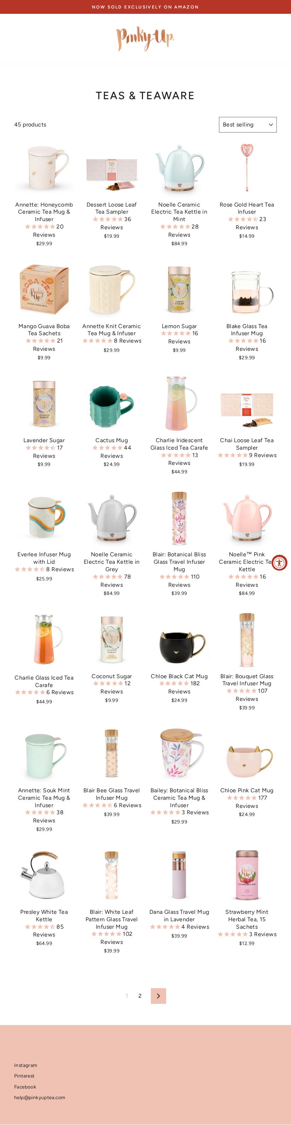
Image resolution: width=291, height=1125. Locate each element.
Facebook (25, 1087)
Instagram (26, 1065)
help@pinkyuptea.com (40, 1097)
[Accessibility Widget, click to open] (279, 562)
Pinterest (24, 1076)
